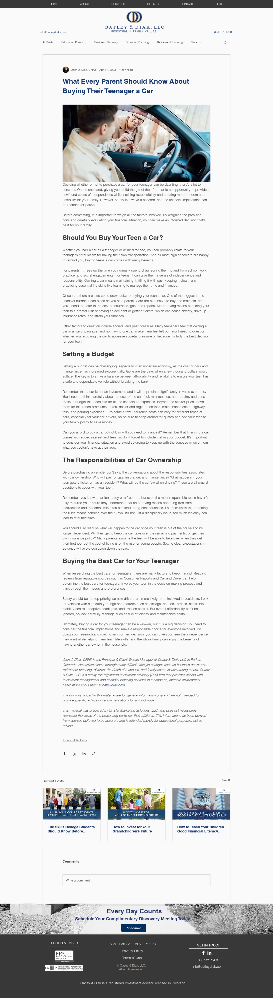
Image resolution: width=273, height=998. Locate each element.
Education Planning (73, 42)
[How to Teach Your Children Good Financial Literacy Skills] (201, 804)
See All (226, 780)
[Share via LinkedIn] (84, 754)
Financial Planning (137, 42)
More (194, 42)
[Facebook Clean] (203, 953)
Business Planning (106, 42)
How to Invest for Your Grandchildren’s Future (132, 829)
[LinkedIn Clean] (209, 953)
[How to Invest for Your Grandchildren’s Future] (136, 804)
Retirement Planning (170, 42)
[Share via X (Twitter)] (74, 754)
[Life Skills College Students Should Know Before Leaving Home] (72, 804)
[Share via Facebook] (64, 754)
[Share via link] (94, 754)
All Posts (48, 42)
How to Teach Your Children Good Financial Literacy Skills (200, 829)
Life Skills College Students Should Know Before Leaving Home (71, 829)
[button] (225, 42)
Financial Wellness (75, 740)
